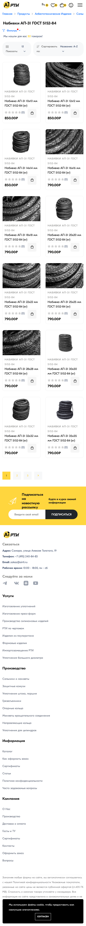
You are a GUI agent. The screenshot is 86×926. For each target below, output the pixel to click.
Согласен (43, 916)
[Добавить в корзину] (32, 113)
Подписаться (61, 514)
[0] (44, 5)
